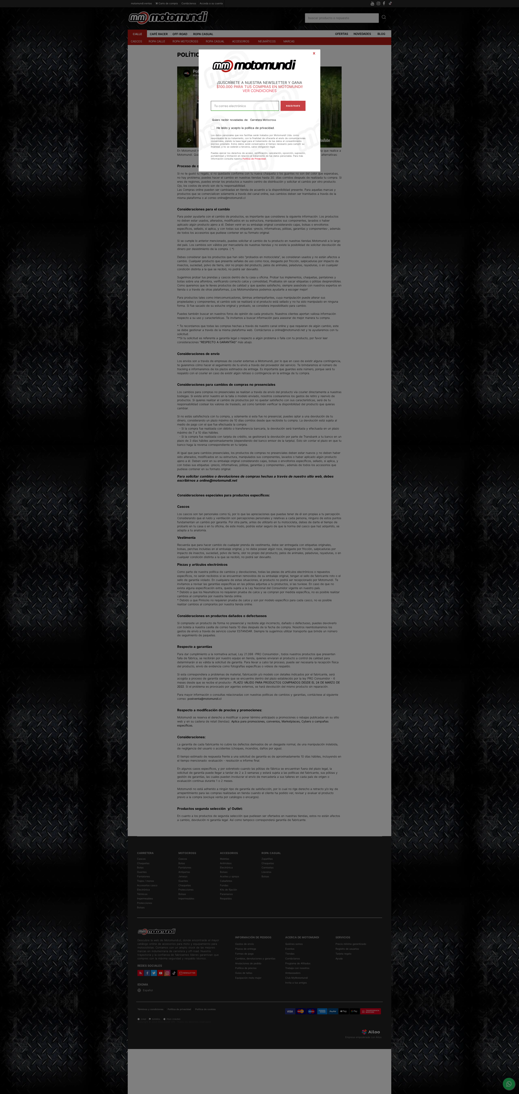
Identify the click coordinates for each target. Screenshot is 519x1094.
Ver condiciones (260, 91)
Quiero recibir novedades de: (230, 119)
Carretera (256, 119)
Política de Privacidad (254, 158)
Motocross (269, 119)
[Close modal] (314, 53)
